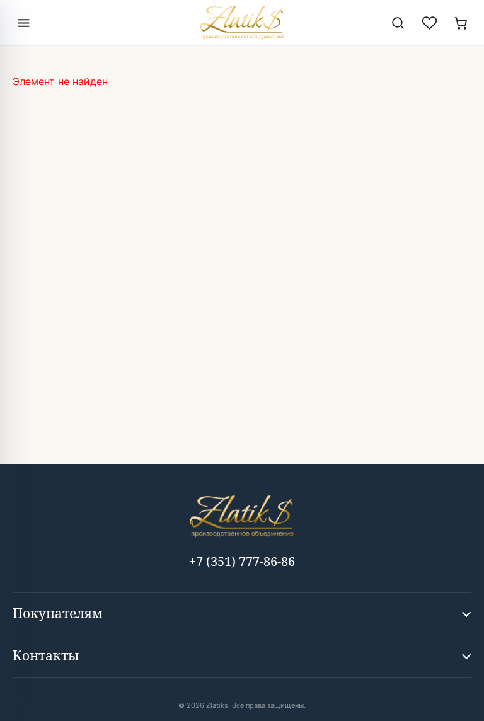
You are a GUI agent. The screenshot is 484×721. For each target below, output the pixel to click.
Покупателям (58, 613)
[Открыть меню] (23, 23)
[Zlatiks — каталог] (242, 23)
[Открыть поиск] (398, 23)
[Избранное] (429, 23)
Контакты (46, 655)
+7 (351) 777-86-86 (242, 561)
